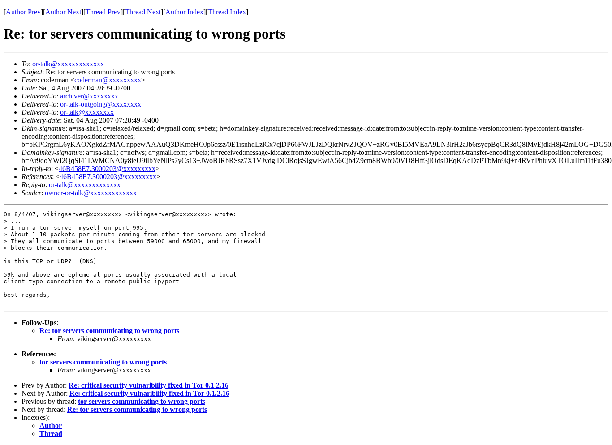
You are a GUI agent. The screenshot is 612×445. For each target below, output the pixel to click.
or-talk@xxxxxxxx (87, 112)
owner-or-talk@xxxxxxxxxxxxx (91, 193)
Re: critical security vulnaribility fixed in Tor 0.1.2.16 (148, 385)
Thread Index (227, 12)
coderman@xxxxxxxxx (107, 80)
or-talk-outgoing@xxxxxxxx (100, 104)
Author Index (184, 12)
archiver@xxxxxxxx (89, 96)
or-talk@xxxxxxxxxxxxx (68, 64)
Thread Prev (103, 12)
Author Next (63, 12)
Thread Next (143, 12)
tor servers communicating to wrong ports (103, 362)
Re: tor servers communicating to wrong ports (109, 330)
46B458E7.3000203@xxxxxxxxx (107, 168)
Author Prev (23, 12)
